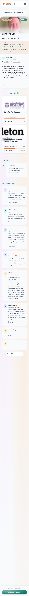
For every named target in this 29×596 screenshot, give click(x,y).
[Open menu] (25, 4)
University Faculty (20, 82)
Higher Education (7, 19)
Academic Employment (8, 82)
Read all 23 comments (14, 354)
